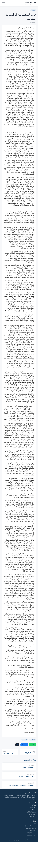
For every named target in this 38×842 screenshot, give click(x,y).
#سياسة (25, 739)
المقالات (34, 805)
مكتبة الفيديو (32, 814)
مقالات (33, 10)
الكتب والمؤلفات (31, 812)
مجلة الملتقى (32, 809)
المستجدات (33, 807)
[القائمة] (3, 3)
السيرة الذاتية (32, 830)
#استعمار (32, 739)
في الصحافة (32, 816)
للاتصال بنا (33, 823)
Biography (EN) (31, 835)
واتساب (33, 744)
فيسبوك (24, 744)
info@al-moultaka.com (29, 826)
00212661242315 (31, 828)
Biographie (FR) (31, 832)
